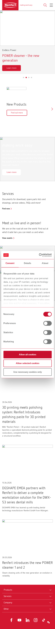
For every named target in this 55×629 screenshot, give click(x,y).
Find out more (17, 113)
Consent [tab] (10, 263)
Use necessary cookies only (27, 372)
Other (6, 609)
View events (7, 238)
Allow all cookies (27, 354)
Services (7, 596)
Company (8, 603)
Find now (6, 209)
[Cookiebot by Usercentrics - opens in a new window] (39, 255)
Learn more (11, 68)
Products (8, 590)
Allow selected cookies (27, 363)
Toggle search (45, 5)
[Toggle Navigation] (51, 5)
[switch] (47, 323)
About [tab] (45, 263)
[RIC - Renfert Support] (48, 622)
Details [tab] (27, 263)
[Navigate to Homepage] (17, 5)
